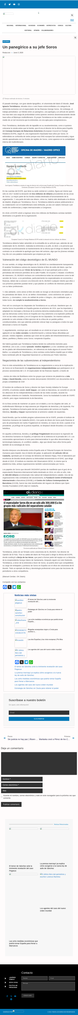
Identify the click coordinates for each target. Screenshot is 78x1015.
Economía (40, 25)
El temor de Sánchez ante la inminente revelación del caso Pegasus (21, 868)
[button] (72, 15)
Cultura (68, 25)
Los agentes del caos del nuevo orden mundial (34, 685)
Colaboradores (47, 30)
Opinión (36, 30)
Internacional (21, 25)
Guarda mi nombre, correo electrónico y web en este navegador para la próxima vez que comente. (39, 796)
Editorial (28, 30)
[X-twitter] (11, 996)
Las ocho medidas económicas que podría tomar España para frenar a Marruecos (23, 943)
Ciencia (60, 25)
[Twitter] (10, 4)
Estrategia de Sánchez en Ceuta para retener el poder (37, 688)
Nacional (10, 25)
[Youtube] (14, 4)
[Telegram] (11, 999)
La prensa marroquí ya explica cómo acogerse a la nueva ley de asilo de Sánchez (53, 866)
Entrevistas (51, 25)
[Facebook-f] (5, 4)
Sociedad (31, 25)
